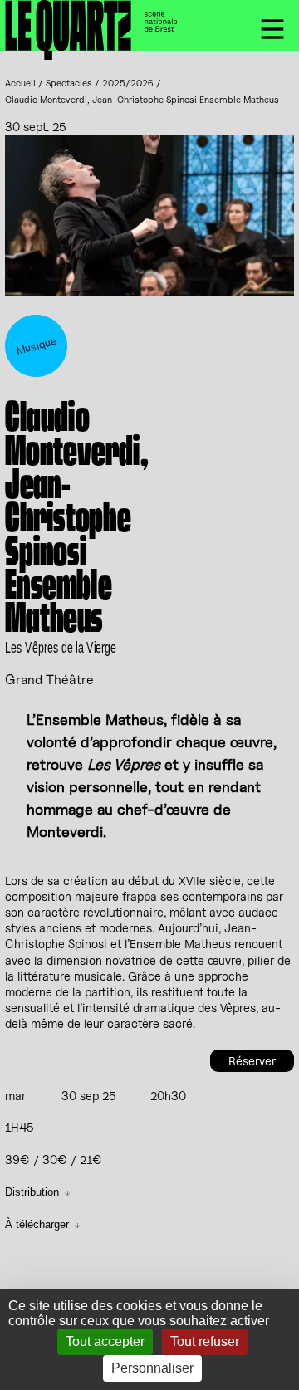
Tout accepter (105, 1341)
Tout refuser (204, 1341)
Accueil (20, 83)
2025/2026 (128, 83)
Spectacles (69, 83)
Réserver (252, 1061)
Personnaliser (152, 1368)
